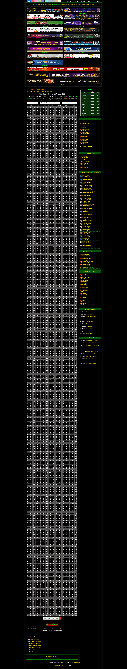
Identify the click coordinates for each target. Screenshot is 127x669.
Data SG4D (98, 1)
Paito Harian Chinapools (35, 641)
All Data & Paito (85, 246)
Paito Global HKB (85, 241)
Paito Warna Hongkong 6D (87, 192)
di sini (55, 96)
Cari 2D (82, 304)
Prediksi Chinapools (34, 639)
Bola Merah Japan (85, 235)
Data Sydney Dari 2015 (86, 199)
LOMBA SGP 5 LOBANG (92, 342)
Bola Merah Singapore (86, 182)
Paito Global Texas (85, 244)
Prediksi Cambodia (85, 135)
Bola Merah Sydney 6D (86, 208)
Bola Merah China (85, 230)
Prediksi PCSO (84, 132)
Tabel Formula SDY (85, 197)
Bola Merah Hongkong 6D (87, 195)
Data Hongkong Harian (86, 188)
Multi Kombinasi (84, 296)
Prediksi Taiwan (84, 139)
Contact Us (75, 664)
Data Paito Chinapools (34, 643)
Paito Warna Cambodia (86, 220)
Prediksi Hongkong (85, 129)
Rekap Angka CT (84, 283)
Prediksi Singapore (85, 127)
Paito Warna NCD (85, 238)
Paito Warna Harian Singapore (88, 180)
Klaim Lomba (86, 125)
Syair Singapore (84, 156)
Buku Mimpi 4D (84, 167)
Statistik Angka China (86, 258)
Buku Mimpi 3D (84, 166)
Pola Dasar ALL (84, 290)
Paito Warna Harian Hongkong (88, 191)
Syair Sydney (84, 159)
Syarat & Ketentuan (68, 664)
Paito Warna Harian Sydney (87, 204)
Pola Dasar (83, 289)
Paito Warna (46, 91)
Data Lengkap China (85, 227)
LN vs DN (83, 299)
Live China (83, 1)
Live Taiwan (75, 1)
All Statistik (84, 267)
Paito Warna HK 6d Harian (87, 193)
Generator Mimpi (85, 161)
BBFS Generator (84, 291)
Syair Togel (91, 4)
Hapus (28, 1)
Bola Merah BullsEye (86, 217)
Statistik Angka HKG (85, 255)
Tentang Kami (52, 664)
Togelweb (30, 91)
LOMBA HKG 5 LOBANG (92, 340)
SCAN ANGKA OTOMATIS (52, 656)
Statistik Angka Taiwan (86, 260)
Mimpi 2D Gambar (85, 164)
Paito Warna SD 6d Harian (87, 207)
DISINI (47, 98)
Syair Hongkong (84, 157)
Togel (51, 91)
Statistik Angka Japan (86, 262)
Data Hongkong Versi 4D (86, 185)
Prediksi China (84, 140)
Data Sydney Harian (85, 201)
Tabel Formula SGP (85, 175)
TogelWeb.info (77, 662)
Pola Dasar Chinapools (35, 647)
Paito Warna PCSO (85, 211)
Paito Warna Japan (85, 233)
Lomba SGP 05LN (85, 122)
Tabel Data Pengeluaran (66, 4)
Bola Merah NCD (85, 239)
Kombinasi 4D (84, 294)
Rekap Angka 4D (84, 281)
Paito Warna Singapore (86, 179)
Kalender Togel (84, 287)
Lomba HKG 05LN (85, 123)
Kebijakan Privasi (59, 664)
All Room (84, 146)
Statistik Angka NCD (85, 265)
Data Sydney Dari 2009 (86, 198)
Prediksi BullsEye (85, 133)
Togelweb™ (64, 662)
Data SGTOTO (90, 1)
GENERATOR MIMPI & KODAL (52, 658)
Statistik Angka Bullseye (86, 264)
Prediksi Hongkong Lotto (90, 316)
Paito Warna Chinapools (35, 89)
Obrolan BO (85, 148)
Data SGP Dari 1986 (85, 176)
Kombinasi (83, 293)
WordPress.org (59, 665)
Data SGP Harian (85, 178)
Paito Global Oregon (86, 242)
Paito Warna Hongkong (86, 189)
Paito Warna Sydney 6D (86, 205)
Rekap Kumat (84, 284)
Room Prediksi (48, 4)
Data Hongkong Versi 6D (86, 186)
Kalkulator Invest (85, 301)
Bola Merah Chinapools (35, 645)
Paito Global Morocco (86, 245)
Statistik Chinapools (34, 649)
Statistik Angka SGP (85, 254)
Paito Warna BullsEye (86, 215)
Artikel (42, 91)
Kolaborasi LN (84, 297)
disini (59, 628)
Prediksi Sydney (84, 130)
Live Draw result (76, 4)
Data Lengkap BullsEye (86, 214)
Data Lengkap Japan (85, 232)
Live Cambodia (68, 1)
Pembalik (83, 300)
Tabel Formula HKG (85, 183)
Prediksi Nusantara (85, 143)
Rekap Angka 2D (84, 278)
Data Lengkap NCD (85, 236)
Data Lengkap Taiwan (86, 223)
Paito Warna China (85, 229)
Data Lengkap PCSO (85, 210)
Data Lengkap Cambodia (86, 219)
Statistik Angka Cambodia (87, 261)
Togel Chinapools (64, 98)
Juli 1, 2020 (36, 91)
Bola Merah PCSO (85, 212)
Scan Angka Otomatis (86, 277)
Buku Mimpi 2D (84, 163)
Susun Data (83, 303)
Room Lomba (41, 4)
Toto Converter (84, 286)
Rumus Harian (84, 275)
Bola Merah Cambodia (86, 221)
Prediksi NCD (84, 145)
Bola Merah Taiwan (85, 226)
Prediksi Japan (84, 136)
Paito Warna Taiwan (85, 224)
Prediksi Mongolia (85, 142)
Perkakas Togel (84, 4)
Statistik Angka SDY (85, 257)
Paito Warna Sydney (85, 202)
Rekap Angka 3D (84, 280)
